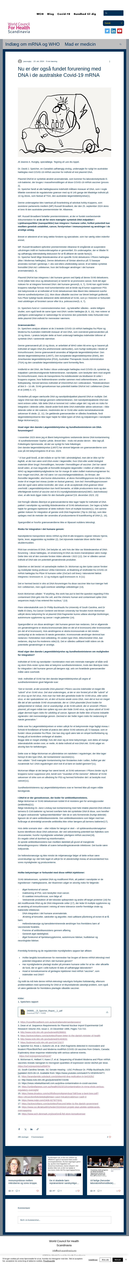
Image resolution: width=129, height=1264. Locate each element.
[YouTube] (119, 30)
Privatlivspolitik (49, 1261)
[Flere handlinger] (109, 61)
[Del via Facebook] (19, 1129)
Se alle (121, 1151)
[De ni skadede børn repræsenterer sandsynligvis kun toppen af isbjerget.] (64, 1166)
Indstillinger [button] (93, 1259)
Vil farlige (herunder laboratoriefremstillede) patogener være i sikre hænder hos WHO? (101, 1182)
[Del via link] (37, 1129)
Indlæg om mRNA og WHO (32, 44)
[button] (64, 14)
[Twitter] (107, 30)
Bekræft (118, 1259)
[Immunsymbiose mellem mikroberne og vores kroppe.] (23, 1166)
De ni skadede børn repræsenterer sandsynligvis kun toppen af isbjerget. (63, 1182)
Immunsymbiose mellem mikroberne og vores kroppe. (22, 1181)
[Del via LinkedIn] (31, 1129)
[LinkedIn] (113, 30)
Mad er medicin (80, 44)
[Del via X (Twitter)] (25, 1129)
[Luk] (125, 1259)
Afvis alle (105, 1259)
